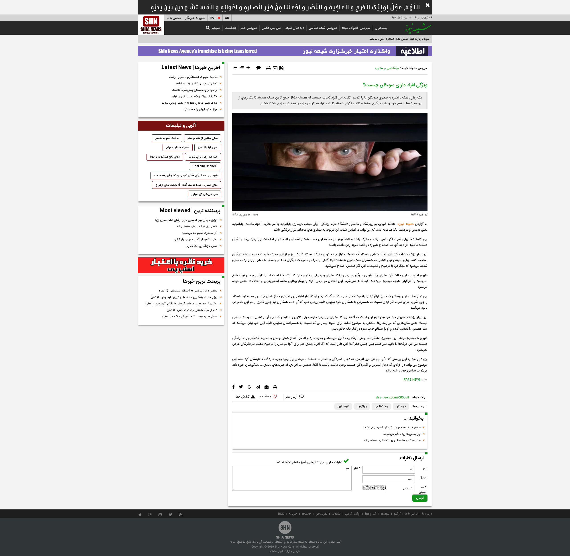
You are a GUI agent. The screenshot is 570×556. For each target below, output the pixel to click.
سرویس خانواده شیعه (356, 28)
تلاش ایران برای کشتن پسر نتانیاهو (197, 83)
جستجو (306, 514)
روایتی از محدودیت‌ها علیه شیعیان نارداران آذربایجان (181, 303)
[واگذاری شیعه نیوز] (285, 49)
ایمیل (423, 477)
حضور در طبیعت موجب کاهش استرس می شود (392, 427)
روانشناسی (381, 406)
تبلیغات (336, 514)
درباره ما (427, 514)
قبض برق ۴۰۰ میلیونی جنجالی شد (197, 226)
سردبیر (216, 28)
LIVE (213, 18)
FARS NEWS (412, 379)
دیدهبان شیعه (294, 28)
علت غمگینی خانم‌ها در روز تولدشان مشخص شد (392, 440)
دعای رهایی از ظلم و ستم (202, 138)
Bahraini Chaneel (205, 166)
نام (424, 468)
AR (227, 18)
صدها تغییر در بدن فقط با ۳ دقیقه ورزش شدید (190, 103)
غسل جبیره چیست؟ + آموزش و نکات (190, 316)
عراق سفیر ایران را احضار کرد (201, 109)
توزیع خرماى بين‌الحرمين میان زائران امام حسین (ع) (186, 220)
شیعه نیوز (405, 224)
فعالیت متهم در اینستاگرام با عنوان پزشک (193, 77)
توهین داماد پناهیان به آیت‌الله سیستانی (188, 290)
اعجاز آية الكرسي (208, 147)
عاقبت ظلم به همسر (167, 138)
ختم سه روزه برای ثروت (203, 156)
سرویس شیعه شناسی (323, 28)
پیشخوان (381, 28)
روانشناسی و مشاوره (387, 68)
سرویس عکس (271, 28)
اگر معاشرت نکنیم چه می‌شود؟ (200, 233)
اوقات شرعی (352, 514)
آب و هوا (370, 514)
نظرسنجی (321, 514)
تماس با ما (174, 18)
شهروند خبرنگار (195, 18)
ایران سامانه (276, 551)
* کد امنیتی (422, 489)
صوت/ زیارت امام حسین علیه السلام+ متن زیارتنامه (399, 39)
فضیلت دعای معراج (177, 147)
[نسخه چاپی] (268, 68)
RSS (281, 514)
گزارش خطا (242, 397)
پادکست (230, 28)
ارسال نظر (292, 397)
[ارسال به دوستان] (275, 68)
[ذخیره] (281, 68)
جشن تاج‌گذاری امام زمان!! (201, 246)
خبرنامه (293, 514)
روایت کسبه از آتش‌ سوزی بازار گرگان (196, 239)
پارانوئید (362, 406)
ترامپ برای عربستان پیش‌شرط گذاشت (195, 90)
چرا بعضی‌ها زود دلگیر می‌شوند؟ (402, 434)
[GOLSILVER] (181, 265)
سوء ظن (401, 406)
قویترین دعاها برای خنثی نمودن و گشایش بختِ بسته (186, 175)
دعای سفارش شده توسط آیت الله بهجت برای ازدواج (186, 185)
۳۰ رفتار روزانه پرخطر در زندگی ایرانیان (195, 96)
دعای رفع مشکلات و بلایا (165, 156)
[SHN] (151, 24)
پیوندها (385, 514)
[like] (270, 397)
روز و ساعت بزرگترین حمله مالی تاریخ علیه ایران (184, 297)
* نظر (357, 468)
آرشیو (397, 514)
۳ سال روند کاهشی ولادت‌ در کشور (192, 310)
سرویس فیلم (248, 28)
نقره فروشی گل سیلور (204, 194)
